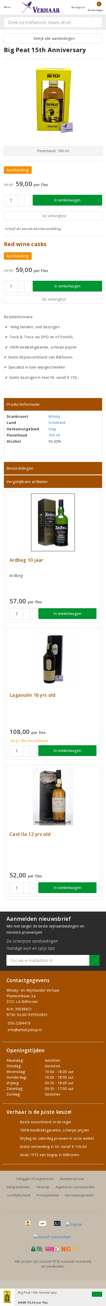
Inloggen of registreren (35, 1178)
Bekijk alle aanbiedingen (53, 38)
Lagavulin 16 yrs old (32, 695)
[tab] (53, 404)
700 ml (54, 435)
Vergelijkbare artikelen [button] (27, 481)
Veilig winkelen (18, 1187)
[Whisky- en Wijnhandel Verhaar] (40, 7)
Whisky (54, 416)
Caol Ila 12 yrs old (30, 834)
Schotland (56, 422)
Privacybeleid (48, 1195)
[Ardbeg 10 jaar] (53, 522)
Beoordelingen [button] (19, 468)
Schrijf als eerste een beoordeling (32, 228)
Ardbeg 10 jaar (26, 560)
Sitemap (43, 1187)
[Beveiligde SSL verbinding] (52, 1249)
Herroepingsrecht (79, 1195)
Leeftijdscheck (19, 1195)
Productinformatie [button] (23, 404)
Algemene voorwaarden (75, 1187)
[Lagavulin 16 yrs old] (53, 659)
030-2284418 (19, 1023)
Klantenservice (72, 1178)
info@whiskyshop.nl (25, 1029)
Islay (52, 429)
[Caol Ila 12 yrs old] (53, 796)
